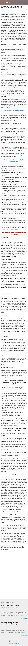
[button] (26, 7)
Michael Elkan (17, 643)
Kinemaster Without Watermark (14, 111)
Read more (24, 618)
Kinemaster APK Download (8, 13)
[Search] (26, 3)
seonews (7, 2)
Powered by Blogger (14, 641)
